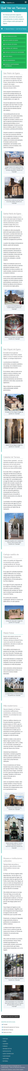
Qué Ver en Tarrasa (21, 29)
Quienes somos (12, 1069)
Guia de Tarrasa (10, 29)
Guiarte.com (4, 1069)
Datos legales (19, 1069)
